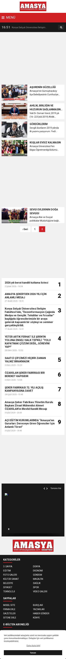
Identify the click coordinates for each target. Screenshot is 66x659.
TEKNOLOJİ (9, 591)
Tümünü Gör (55, 488)
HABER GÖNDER (41, 613)
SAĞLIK (37, 583)
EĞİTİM (7, 570)
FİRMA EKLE (9, 609)
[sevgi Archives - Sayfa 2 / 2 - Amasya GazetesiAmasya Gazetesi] (33, 6)
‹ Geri (25, 229)
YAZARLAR (39, 609)
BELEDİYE (8, 583)
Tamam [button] (33, 653)
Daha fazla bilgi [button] (33, 646)
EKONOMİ (38, 570)
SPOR (36, 587)
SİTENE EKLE (9, 617)
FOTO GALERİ (10, 575)
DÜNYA (36, 566)
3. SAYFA (7, 566)
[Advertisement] (34, 59)
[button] (45, 485)
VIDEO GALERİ (40, 591)
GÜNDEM (37, 575)
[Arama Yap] (61, 27)
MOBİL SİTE (9, 605)
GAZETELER (9, 613)
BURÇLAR (38, 605)
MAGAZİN (38, 579)
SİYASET (7, 587)
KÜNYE (36, 617)
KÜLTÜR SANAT (11, 579)
